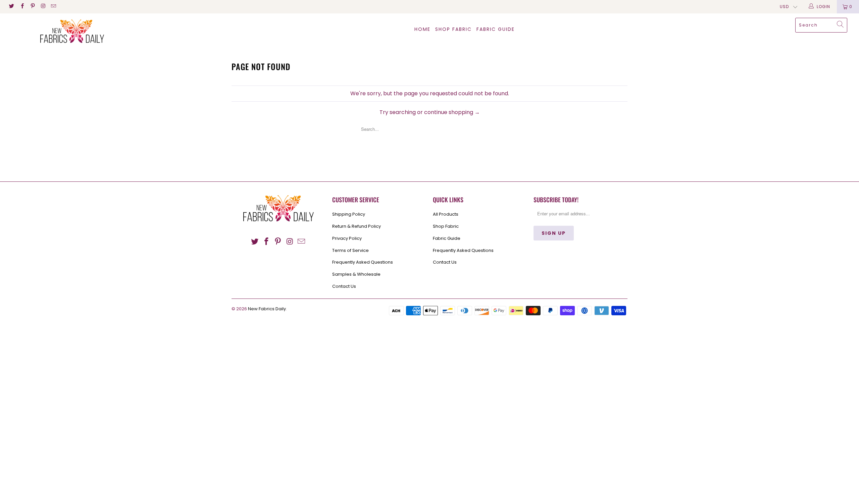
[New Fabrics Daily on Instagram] (43, 6)
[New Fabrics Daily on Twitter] (11, 6)
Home (422, 29)
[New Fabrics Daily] (72, 31)
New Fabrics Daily (267, 309)
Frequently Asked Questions (362, 262)
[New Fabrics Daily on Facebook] (21, 6)
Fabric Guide (446, 238)
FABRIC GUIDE (495, 29)
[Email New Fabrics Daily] (53, 6)
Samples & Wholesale (356, 274)
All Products (445, 214)
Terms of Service (350, 250)
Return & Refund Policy (356, 226)
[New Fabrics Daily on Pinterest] (32, 6)
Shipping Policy (348, 214)
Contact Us (344, 286)
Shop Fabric (453, 29)
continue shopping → (452, 112)
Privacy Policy (347, 238)
